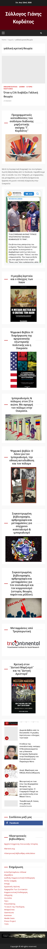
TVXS (6, 924)
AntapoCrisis (9, 909)
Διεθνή (22, 86)
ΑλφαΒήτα (8, 875)
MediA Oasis (9, 918)
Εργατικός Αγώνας (12, 886)
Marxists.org (9, 848)
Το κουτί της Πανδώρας (14, 906)
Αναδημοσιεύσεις (11, 86)
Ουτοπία (8, 898)
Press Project (10, 921)
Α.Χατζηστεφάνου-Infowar (15, 872)
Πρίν (6, 901)
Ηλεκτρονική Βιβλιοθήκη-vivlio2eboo (19, 853)
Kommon (8, 915)
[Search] (41, 33)
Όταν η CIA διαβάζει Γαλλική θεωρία (23, 69)
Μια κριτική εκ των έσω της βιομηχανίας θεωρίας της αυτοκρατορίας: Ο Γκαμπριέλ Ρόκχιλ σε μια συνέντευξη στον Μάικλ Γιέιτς (11, 789)
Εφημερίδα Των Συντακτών (15, 889)
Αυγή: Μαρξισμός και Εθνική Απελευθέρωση (11, 771)
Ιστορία (29, 86)
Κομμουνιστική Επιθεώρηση (15, 892)
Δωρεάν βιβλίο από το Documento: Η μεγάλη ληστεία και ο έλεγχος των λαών (11, 734)
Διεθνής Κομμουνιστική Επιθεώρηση (19, 878)
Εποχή (7, 883)
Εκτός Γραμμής (10, 880)
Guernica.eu (9, 912)
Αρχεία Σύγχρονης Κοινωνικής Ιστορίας (21, 844)
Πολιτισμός (8, 88)
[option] (23, 734)
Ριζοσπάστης (9, 904)
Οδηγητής (8, 895)
